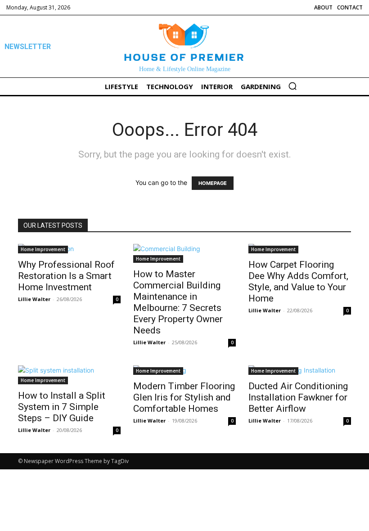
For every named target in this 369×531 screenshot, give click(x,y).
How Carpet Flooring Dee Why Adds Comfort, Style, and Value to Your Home (298, 281)
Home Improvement (43, 249)
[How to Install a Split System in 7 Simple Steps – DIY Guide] (69, 374)
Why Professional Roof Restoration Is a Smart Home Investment (66, 275)
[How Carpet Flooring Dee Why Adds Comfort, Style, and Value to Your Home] (299, 248)
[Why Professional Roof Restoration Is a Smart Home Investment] (69, 248)
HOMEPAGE (212, 183)
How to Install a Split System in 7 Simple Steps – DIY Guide (61, 406)
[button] (293, 86)
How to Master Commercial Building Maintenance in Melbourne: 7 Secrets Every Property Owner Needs (178, 302)
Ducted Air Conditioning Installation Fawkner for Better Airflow (298, 397)
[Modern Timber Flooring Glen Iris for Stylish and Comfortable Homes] (184, 370)
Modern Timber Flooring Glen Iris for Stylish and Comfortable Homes (184, 397)
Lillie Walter (34, 299)
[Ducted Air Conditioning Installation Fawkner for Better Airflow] (299, 370)
